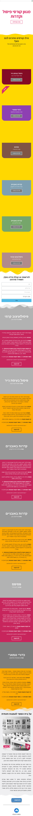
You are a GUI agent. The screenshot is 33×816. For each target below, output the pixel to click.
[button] (16, 22)
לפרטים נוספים (16, 79)
